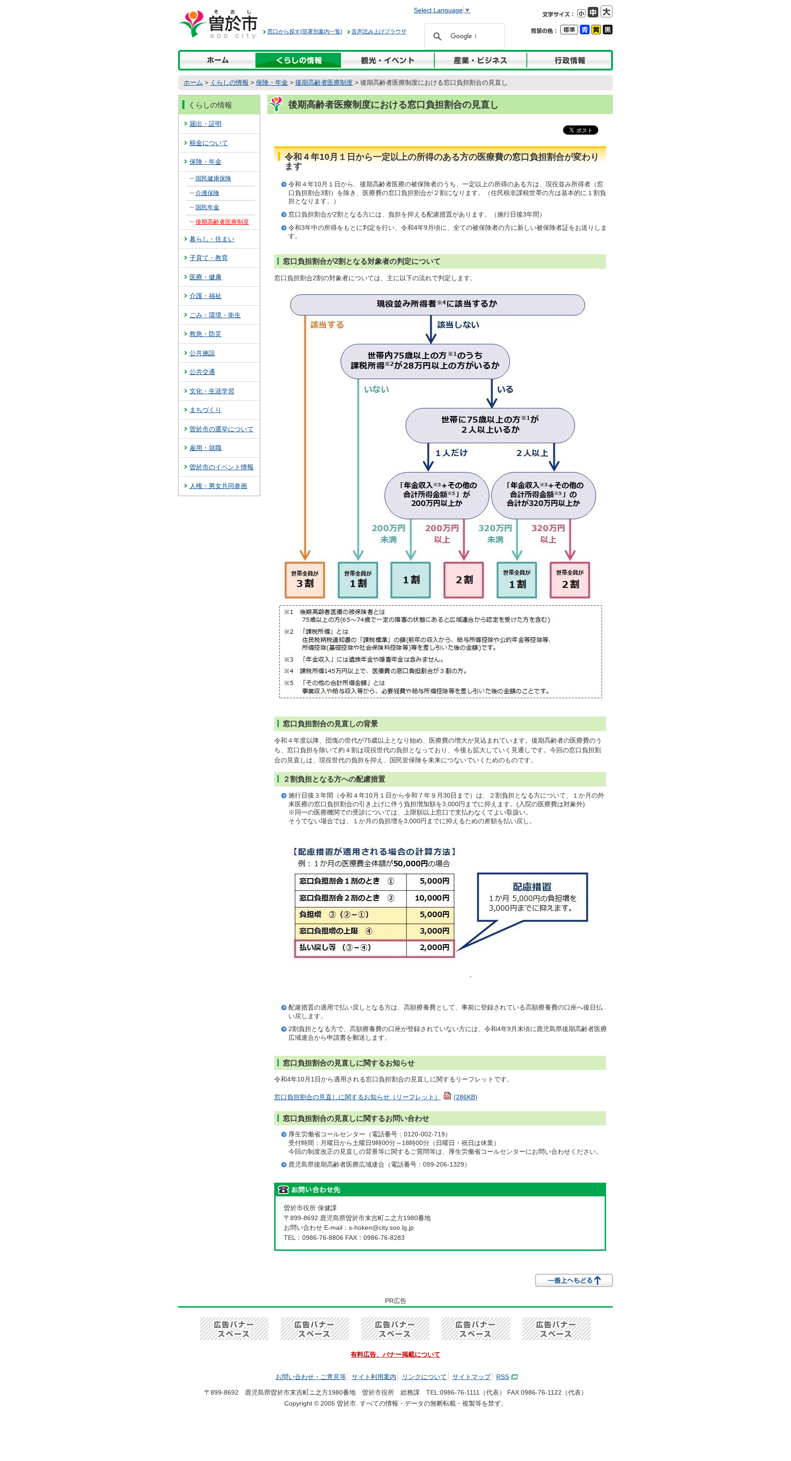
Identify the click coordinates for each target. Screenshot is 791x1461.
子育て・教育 (209, 257)
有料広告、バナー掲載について (395, 1354)
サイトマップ (471, 1376)
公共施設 (202, 353)
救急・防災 (206, 333)
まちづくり (206, 409)
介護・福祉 (206, 295)
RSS (502, 1376)
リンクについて (424, 1376)
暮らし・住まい (212, 239)
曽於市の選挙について (222, 429)
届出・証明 (206, 123)
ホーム (193, 82)
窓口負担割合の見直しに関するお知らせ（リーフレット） (375, 1097)
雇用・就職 (206, 447)
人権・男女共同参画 (218, 485)
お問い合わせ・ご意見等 (311, 1376)
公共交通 (202, 371)
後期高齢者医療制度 (324, 82)
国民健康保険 (213, 178)
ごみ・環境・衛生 (215, 315)
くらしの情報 (229, 82)
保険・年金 (272, 82)
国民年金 (207, 207)
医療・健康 (206, 277)
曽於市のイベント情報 (222, 467)
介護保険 (207, 193)
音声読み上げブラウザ (379, 31)
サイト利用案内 (374, 1376)
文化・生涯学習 (212, 391)
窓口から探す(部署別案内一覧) (304, 31)
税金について (209, 143)
